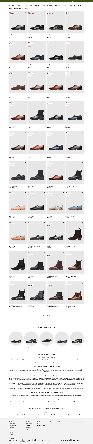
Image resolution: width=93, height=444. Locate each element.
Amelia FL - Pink (12, 216)
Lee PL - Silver (49, 216)
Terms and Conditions (41, 425)
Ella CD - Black (68, 156)
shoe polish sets (73, 388)
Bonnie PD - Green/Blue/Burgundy (34, 246)
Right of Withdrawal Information (15, 429)
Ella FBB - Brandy (50, 186)
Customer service (29, 423)
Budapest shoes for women (77, 347)
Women (26, 5)
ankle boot (80, 378)
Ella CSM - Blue (68, 126)
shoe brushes (62, 388)
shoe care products (35, 388)
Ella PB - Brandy (12, 126)
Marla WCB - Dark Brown (70, 246)
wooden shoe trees (45, 388)
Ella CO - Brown (12, 96)
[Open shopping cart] (80, 5)
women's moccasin (31, 384)
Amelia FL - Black (31, 216)
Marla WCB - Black (12, 276)
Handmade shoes (12, 397)
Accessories (49, 5)
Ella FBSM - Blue (50, 156)
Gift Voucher (11, 432)
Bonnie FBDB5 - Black (69, 186)
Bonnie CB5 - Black (31, 126)
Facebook (27, 430)
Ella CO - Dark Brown (13, 156)
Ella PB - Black (68, 65)
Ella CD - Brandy (50, 96)
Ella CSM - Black (50, 65)
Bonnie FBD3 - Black (13, 186)
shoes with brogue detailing (43, 380)
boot (76, 378)
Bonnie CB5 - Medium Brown (70, 276)
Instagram (27, 429)
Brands (55, 5)
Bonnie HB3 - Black (31, 276)
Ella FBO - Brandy (12, 65)
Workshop (64, 5)
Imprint (38, 423)
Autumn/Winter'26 (37, 5)
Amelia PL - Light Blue (69, 216)
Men (22, 5)
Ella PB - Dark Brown (69, 96)
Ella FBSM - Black (50, 35)
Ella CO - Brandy (31, 156)
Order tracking (11, 427)
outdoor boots (40, 384)
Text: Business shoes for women (62, 347)
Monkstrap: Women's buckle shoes (31, 347)
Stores (59, 5)
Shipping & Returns (12, 425)
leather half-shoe (51, 384)
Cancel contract (12, 430)
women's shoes (61, 383)
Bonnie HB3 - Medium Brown (52, 306)
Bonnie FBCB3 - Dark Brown (52, 276)
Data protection (12, 423)
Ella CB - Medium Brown (70, 306)
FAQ (37, 427)
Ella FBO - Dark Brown (69, 35)
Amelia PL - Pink (12, 246)
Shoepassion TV (28, 427)
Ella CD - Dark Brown (32, 96)
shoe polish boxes (80, 388)
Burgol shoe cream (52, 388)
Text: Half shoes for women (16, 347)
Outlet (44, 5)
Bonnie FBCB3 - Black (32, 186)
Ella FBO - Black (31, 35)
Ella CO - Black (11, 35)
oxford (10, 379)
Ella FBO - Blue (30, 65)
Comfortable (59, 362)
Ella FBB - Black (50, 126)
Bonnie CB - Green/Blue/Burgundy (15, 306)
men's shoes (67, 383)
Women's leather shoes (46, 347)
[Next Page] (49, 315)
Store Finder (28, 425)
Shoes (31, 5)
